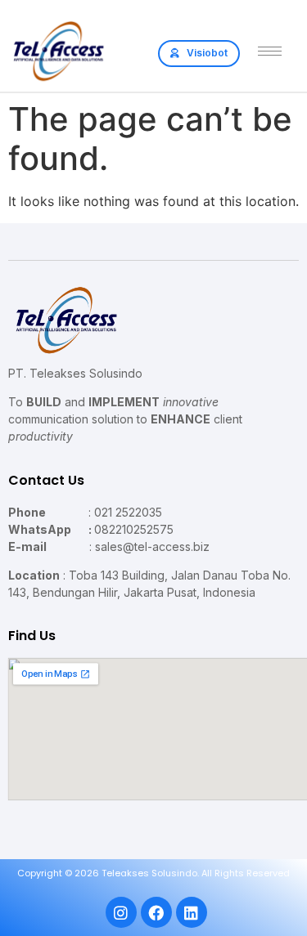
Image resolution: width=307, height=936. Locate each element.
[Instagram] (121, 912)
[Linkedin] (191, 912)
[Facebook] (156, 912)
